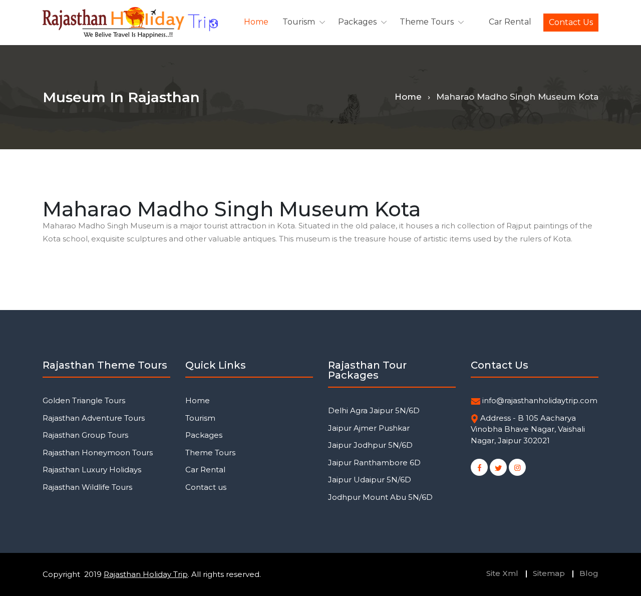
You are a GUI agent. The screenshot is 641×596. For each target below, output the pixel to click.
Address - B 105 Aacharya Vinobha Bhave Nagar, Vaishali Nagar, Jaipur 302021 (528, 429)
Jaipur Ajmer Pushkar (369, 428)
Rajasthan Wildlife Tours (87, 487)
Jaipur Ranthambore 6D (374, 462)
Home (256, 22)
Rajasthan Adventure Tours (94, 418)
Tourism (298, 22)
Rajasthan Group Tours (85, 435)
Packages (357, 22)
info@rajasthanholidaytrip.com (539, 400)
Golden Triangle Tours (84, 400)
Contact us (571, 22)
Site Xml (502, 573)
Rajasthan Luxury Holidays (92, 469)
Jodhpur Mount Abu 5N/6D (380, 497)
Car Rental (510, 22)
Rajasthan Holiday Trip (146, 574)
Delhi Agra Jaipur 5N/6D (374, 410)
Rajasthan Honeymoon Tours (98, 452)
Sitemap (549, 573)
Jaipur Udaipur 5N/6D (369, 479)
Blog (588, 573)
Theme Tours (427, 22)
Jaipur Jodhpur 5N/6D (370, 445)
